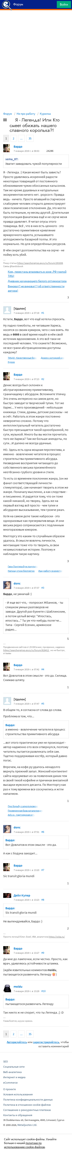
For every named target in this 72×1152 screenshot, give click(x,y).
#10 (43, 991)
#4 (42, 669)
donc (17, 583)
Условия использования (18, 1094)
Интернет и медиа (14, 1077)
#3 (42, 587)
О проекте (9, 1089)
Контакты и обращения (17, 1115)
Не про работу (26, 113)
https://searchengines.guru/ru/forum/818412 (26, 650)
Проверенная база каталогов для (25, 810)
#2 (42, 379)
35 (30, 138)
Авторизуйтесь (17, 1042)
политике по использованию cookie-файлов (24, 1145)
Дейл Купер (22, 895)
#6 (42, 832)
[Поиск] (52, 5)
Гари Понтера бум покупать (23, 566)
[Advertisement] (36, 20)
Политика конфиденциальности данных (28, 1099)
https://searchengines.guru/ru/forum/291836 (40, 263)
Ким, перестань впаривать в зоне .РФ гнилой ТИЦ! (37, 274)
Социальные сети (14, 1066)
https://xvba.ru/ (57, 936)
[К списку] (11, 120)
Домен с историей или (53, 357)
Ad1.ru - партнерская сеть (21, 814)
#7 (42, 870)
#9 (42, 953)
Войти (64, 4)
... (21, 138)
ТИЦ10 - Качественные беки (22, 357)
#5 (42, 703)
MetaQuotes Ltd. (27, 1125)
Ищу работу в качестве (50, 570)
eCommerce (10, 1082)
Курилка (45, 113)
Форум (7, 113)
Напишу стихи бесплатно (21, 570)
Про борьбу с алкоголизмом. (23, 806)
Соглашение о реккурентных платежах (27, 1110)
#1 (42, 313)
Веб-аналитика (12, 1072)
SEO (5, 1061)
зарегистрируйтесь (46, 1042)
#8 (42, 899)
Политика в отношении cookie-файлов (27, 1105)
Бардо (18, 146)
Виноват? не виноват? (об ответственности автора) (36, 288)
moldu (18, 986)
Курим (11, 361)
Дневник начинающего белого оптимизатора (37, 281)
